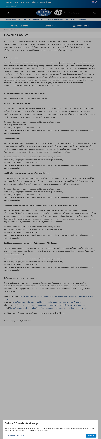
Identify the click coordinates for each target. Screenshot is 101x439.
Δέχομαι (90, 435)
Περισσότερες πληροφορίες (15, 435)
